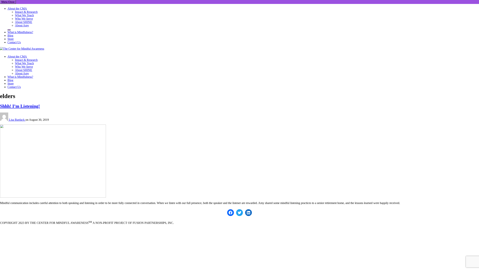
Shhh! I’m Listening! (20, 106)
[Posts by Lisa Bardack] (4, 119)
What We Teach (24, 15)
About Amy (22, 25)
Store (10, 38)
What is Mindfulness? (20, 32)
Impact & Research (26, 12)
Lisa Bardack (17, 119)
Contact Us (14, 42)
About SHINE (23, 22)
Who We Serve (24, 18)
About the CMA (17, 8)
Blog (10, 35)
